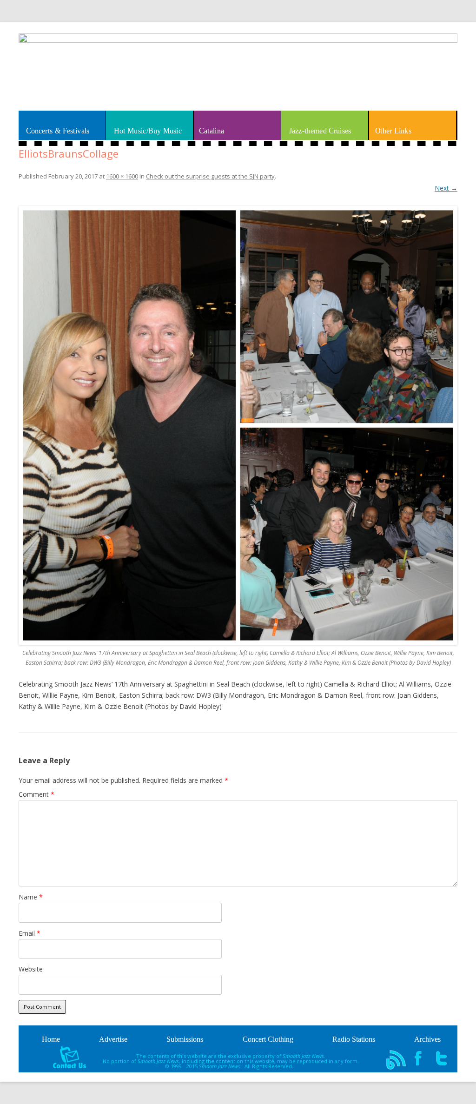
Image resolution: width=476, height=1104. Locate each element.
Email (29, 933)
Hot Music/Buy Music (148, 130)
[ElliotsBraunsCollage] (238, 425)
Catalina (211, 130)
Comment (36, 794)
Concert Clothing (268, 1039)
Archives (427, 1039)
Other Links (393, 130)
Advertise (113, 1039)
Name (31, 896)
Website (31, 969)
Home (51, 1039)
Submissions (184, 1039)
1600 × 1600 (122, 176)
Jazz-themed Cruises (320, 130)
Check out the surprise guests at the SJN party (210, 176)
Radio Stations (353, 1039)
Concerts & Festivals (58, 130)
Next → (446, 188)
